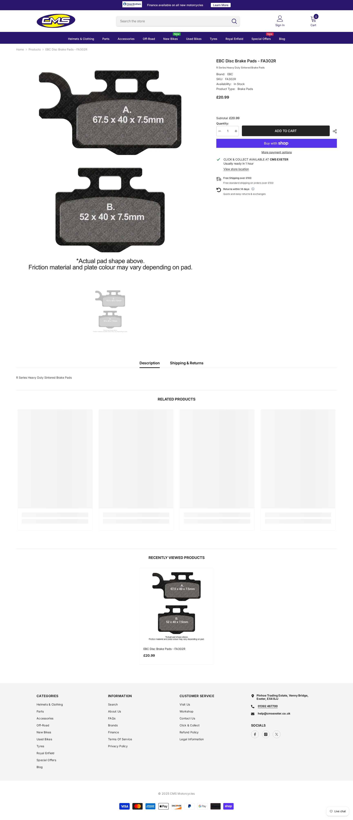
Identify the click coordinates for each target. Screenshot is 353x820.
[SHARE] (333, 131)
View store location (236, 169)
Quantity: (222, 123)
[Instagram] (266, 734)
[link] (55, 515)
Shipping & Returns (186, 363)
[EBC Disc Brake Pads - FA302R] (176, 605)
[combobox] (172, 21)
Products (35, 49)
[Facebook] (255, 734)
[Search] (178, 21)
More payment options (276, 152)
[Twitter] (276, 734)
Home (20, 49)
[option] (110, 167)
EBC (230, 74)
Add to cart (286, 131)
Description (150, 363)
